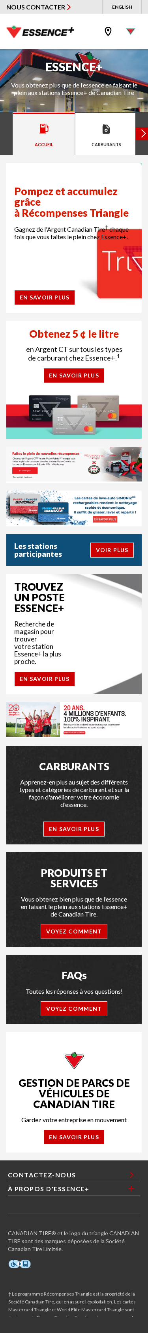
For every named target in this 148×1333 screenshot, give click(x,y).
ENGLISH (122, 7)
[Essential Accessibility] (19, 1264)
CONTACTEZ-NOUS (42, 1175)
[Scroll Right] (142, 134)
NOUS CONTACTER (35, 7)
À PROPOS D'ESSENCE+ (49, 1188)
